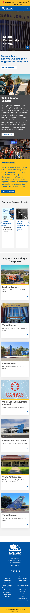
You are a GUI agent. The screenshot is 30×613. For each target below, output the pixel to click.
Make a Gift (7, 583)
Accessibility (7, 590)
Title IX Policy (14, 611)
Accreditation (7, 576)
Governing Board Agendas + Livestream (7, 586)
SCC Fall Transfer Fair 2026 (7, 223)
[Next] (28, 224)
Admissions (7, 580)
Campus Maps (22, 594)
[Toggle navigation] (27, 8)
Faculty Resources (22, 583)
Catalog (7, 578)
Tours (22, 596)
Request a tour (7, 134)
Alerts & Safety (7, 592)
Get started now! (8, 191)
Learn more (18, 4)
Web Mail (7, 596)
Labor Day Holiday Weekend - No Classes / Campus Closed (21, 226)
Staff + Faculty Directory (22, 590)
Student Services (22, 578)
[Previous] (1, 224)
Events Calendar (22, 580)
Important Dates (22, 576)
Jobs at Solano (7, 594)
